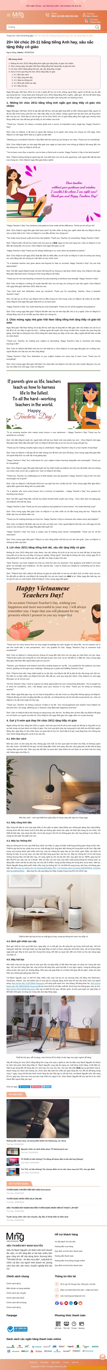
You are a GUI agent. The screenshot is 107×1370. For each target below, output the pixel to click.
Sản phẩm (56, 1362)
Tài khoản (92, 15)
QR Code (58, 1328)
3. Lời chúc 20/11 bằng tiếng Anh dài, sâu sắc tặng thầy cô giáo (35, 69)
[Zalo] (71, 1303)
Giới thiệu (44, 1362)
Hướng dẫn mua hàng (64, 1246)
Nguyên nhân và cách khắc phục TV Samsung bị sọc (44, 1149)
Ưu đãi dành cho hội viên (65, 1242)
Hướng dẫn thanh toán (64, 1256)
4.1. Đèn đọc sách (21, 75)
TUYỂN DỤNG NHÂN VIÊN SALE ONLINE (24, 1199)
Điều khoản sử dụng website (18, 1288)
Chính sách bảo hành (15, 1298)
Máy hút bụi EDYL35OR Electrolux (21, 989)
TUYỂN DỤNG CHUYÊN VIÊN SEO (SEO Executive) (28, 1190)
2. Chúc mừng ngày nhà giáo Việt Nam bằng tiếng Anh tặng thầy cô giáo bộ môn (42, 66)
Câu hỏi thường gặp (24, 36)
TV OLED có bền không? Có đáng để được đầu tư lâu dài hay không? (52, 1159)
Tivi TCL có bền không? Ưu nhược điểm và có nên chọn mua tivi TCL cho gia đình (58, 1169)
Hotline (64, 14)
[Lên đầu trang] (103, 1350)
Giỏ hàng (94, 20)
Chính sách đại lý (14, 1283)
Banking (81, 1328)
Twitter (48, 1087)
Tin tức (66, 1362)
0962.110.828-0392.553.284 (72, 1290)
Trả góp (74, 1328)
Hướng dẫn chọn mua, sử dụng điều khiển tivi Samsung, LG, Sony (36, 1141)
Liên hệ (75, 1362)
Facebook (25, 1087)
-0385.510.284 (91, 1290)
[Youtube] (66, 1303)
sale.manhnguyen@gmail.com (72, 1296)
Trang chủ (11, 36)
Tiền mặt (66, 1328)
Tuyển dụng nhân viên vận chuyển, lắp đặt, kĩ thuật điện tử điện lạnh (37, 1217)
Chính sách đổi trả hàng (16, 1302)
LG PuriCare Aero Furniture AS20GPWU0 (74, 868)
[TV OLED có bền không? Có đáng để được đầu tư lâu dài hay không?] (13, 1162)
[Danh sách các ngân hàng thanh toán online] (53, 1349)
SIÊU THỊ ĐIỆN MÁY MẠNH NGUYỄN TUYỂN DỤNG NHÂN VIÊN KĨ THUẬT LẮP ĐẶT (42, 1208)
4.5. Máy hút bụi (20, 86)
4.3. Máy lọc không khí (23, 80)
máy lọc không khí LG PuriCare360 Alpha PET (37, 868)
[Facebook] (57, 1303)
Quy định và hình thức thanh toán (68, 1251)
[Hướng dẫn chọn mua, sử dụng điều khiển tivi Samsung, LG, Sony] (53, 1118)
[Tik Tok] (76, 1303)
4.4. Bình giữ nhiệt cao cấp (25, 83)
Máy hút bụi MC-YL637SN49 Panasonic (28, 983)
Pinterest (37, 1087)
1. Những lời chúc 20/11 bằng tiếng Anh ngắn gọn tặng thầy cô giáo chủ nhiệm (41, 63)
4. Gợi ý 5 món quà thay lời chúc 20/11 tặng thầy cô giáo (32, 72)
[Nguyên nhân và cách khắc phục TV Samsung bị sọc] (13, 1152)
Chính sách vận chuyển (16, 1293)
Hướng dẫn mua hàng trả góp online (70, 1261)
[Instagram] (62, 1303)
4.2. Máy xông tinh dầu (23, 77)
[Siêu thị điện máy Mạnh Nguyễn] (53, 5)
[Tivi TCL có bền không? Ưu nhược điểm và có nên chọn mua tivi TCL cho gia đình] (13, 1172)
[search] (97, 27)
